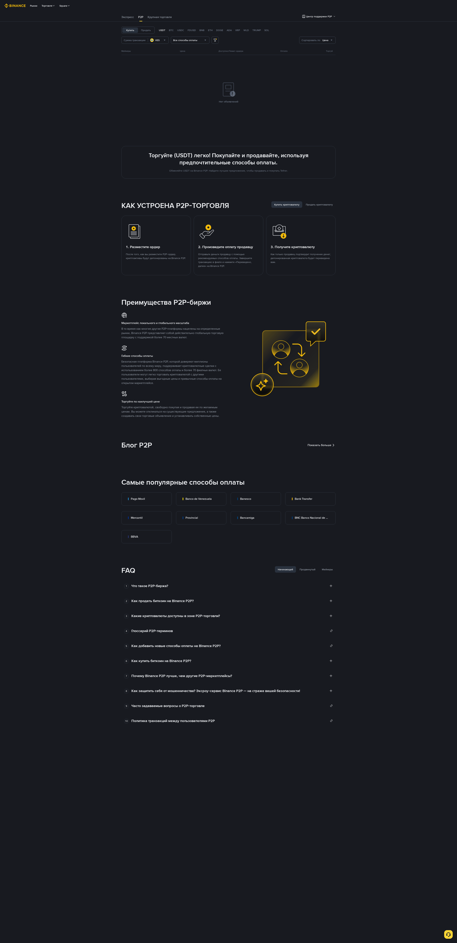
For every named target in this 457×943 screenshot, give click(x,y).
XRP (237, 30)
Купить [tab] (130, 30)
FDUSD (192, 30)
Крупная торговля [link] (160, 17)
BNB (201, 30)
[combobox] (158, 40)
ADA (229, 30)
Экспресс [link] (127, 17)
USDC (180, 30)
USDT (162, 30)
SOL (266, 30)
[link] (146, 499)
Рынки (33, 5)
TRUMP (256, 30)
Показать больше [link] (319, 445)
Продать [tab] (146, 30)
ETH (210, 30)
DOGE (219, 30)
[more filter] (215, 40)
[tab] (127, 17)
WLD (246, 30)
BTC (171, 30)
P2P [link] (140, 17)
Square (63, 5)
